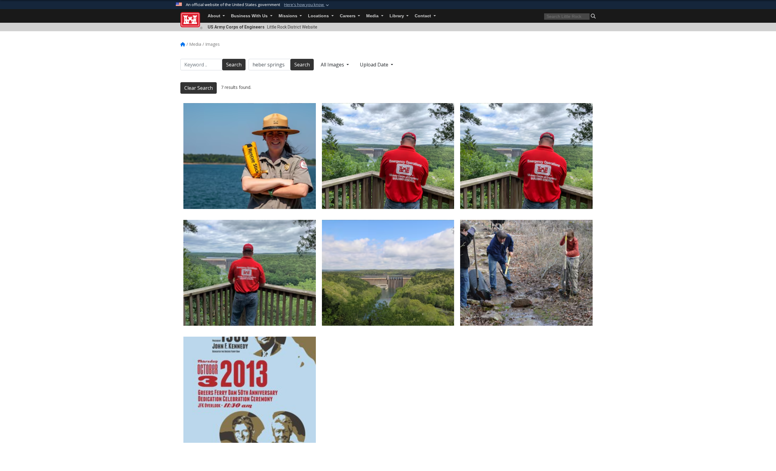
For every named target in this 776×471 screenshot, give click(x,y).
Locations (319, 16)
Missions (289, 16)
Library (397, 16)
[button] (307, 5)
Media (373, 16)
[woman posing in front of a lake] (249, 156)
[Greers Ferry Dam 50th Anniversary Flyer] (249, 389)
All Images (333, 64)
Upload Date (375, 64)
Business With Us (250, 16)
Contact (423, 16)
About (215, 16)
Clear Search (198, 88)
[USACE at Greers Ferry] (249, 273)
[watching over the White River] (388, 156)
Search (234, 64)
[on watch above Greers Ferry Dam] (526, 156)
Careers (348, 16)
